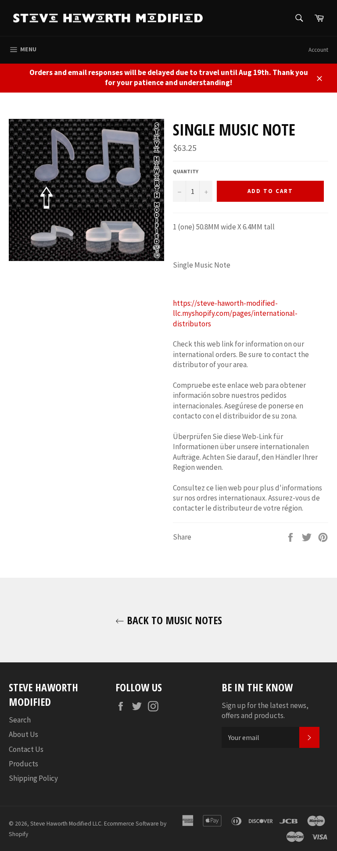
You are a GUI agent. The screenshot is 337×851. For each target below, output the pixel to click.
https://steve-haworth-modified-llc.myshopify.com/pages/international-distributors (235, 313)
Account (318, 50)
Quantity (185, 171)
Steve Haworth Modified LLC (65, 823)
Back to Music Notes (173, 620)
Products (23, 764)
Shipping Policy (33, 778)
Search (20, 720)
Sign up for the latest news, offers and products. (265, 710)
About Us (23, 734)
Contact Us (26, 749)
